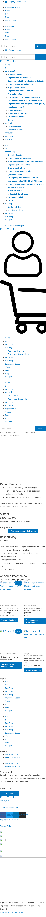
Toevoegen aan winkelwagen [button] (32, 621)
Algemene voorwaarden (10, 820)
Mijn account (10, 20)
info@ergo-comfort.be (9, 807)
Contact (8, 139)
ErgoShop (9, 71)
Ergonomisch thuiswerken (19, 78)
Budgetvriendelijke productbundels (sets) (26, 81)
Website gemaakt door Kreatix (12, 912)
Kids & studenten (15, 110)
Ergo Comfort (9, 61)
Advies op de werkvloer (17, 351)
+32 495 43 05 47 (7, 801)
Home (7, 65)
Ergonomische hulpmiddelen (20, 84)
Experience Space (12, 7)
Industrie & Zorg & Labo (18, 113)
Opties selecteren (9, 620)
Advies (8, 123)
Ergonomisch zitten (16, 87)
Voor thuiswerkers (15, 130)
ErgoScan (9, 133)
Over (7, 68)
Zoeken (40, 46)
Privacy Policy (6, 826)
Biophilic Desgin (15, 74)
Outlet (10, 120)
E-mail (3, 789)
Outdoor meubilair (16, 117)
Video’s (8, 11)
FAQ (7, 14)
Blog (7, 17)
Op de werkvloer (14, 126)
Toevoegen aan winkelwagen (23, 531)
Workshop (9, 136)
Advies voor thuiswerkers (18, 354)
